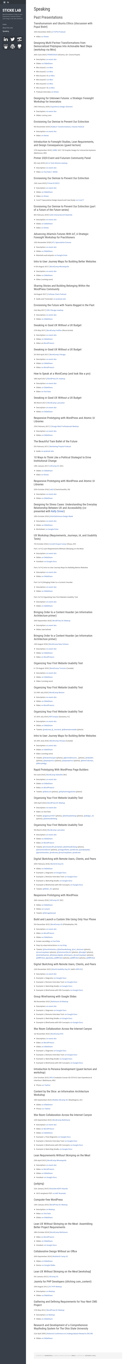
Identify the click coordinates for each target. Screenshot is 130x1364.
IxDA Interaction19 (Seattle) (61, 215)
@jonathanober (42, 852)
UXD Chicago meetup (54, 310)
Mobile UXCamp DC (60, 1100)
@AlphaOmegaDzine (67, 791)
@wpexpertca (49, 760)
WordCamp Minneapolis (59, 266)
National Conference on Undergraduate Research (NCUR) (70, 1333)
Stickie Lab (12, 10)
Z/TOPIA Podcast (59, 32)
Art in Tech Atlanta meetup (56, 163)
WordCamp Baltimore (61, 1120)
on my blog (62, 945)
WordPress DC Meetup (61, 620)
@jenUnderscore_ (70, 757)
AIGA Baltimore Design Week (61, 516)
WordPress (49, 1355)
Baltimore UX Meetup (59, 1001)
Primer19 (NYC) (53, 183)
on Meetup (50, 1209)
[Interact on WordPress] (12, 49)
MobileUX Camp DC (60, 1256)
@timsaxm (68, 955)
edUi (52, 489)
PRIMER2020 (52, 54)
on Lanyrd (46, 909)
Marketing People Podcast (60, 446)
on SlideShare (47, 63)
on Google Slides (48, 1265)
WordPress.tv (49, 343)
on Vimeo (45, 36)
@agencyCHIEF (49, 815)
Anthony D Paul (90, 1355)
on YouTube (46, 391)
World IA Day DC (57, 864)
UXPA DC (78, 969)
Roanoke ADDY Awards (58, 1188)
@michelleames (42, 955)
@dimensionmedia (69, 729)
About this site (8, 28)
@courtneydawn (65, 852)
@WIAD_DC (47, 889)
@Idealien (89, 757)
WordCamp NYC (57, 1034)
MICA (52, 1077)
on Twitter (46, 1085)
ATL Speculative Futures (61, 242)
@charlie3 (58, 847)
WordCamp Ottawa (57, 741)
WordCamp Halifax (54, 330)
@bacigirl (82, 952)
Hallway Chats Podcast (57, 294)
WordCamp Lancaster (56, 403)
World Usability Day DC (61, 969)
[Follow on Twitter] (12, 42)
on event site (51, 59)
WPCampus (53, 716)
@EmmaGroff (48, 847)
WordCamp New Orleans (59, 644)
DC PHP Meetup (55, 1286)
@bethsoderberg (69, 815)
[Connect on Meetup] (19, 42)
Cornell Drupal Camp (57, 544)
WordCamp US (56, 924)
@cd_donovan (78, 949)
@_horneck (56, 729)
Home (5, 24)
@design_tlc (89, 815)
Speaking (6, 31)
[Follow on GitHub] (19, 49)
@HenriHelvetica (49, 949)
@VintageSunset (49, 913)
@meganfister (63, 849)
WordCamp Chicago (58, 354)
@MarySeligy (41, 763)
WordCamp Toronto (58, 668)
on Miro (50, 67)
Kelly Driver (57, 511)
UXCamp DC (54, 466)
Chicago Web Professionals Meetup (65, 426)
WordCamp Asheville (54, 774)
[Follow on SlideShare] (6, 49)
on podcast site (59, 299)
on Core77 (80, 200)
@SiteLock (47, 791)
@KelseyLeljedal (56, 955)
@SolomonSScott (43, 849)
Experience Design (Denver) (62, 106)
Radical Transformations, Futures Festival (67, 126)
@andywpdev (84, 849)
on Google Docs (50, 561)
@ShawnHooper (49, 757)
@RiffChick (40, 958)
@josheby (49, 958)
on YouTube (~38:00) (49, 172)
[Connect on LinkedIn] (6, 42)
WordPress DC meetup (56, 378)
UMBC (55, 150)
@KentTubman (87, 760)
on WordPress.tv (47, 367)
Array (73, 1355)
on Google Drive (61, 255)
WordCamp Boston (56, 692)
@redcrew (47, 729)
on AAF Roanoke (59, 1193)
